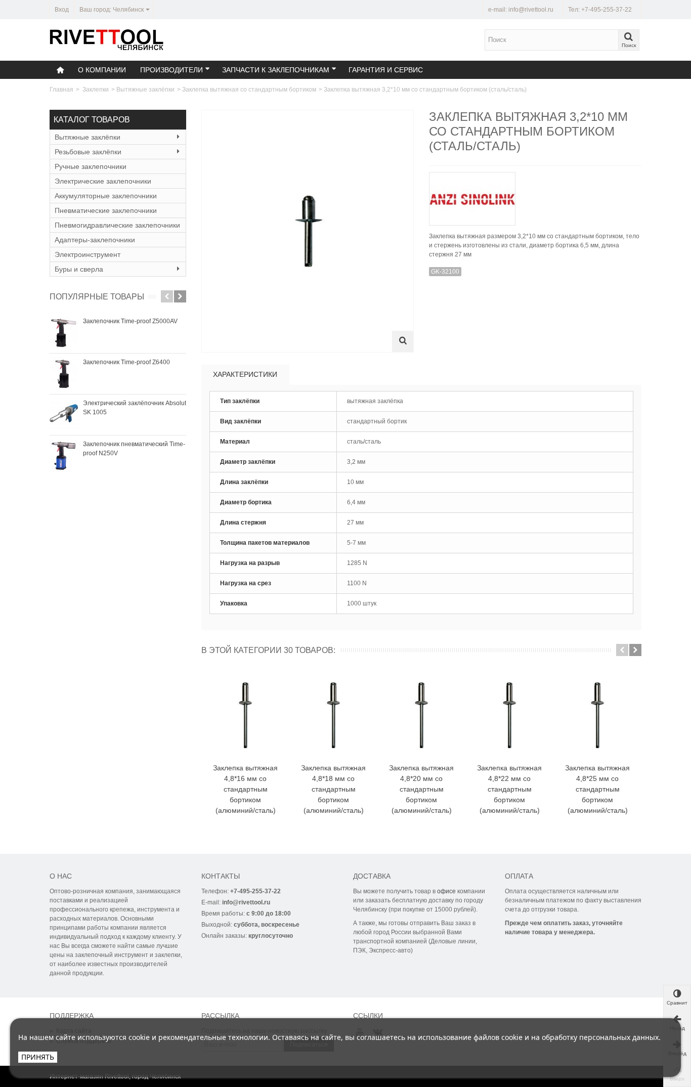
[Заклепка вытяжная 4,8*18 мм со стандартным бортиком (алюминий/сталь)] (333, 715)
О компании (102, 70)
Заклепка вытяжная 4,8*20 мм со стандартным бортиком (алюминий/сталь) (421, 789)
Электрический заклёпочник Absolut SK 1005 (134, 408)
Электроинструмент (87, 254)
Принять (37, 1057)
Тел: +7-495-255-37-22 (600, 9)
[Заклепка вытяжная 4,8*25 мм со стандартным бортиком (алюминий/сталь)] (597, 715)
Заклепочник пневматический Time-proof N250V (134, 449)
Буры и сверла (79, 269)
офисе (446, 891)
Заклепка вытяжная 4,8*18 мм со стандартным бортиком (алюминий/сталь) (333, 789)
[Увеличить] (402, 341)
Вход (62, 9)
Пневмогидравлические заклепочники (117, 225)
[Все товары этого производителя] (535, 195)
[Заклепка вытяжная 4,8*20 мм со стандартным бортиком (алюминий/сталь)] (421, 715)
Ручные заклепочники (90, 166)
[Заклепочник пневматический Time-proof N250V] (64, 456)
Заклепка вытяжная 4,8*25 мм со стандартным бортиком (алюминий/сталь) (597, 789)
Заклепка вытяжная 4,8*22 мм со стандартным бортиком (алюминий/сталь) (509, 789)
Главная (61, 89)
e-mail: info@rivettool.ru (520, 9)
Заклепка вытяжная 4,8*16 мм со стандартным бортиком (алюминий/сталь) (245, 789)
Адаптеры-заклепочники (95, 240)
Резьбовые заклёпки (88, 152)
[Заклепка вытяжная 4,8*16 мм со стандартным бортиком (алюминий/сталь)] (245, 715)
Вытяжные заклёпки (145, 89)
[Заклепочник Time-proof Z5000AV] (64, 333)
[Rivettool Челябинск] (107, 39)
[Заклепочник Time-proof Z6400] (64, 374)
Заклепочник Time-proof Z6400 (126, 362)
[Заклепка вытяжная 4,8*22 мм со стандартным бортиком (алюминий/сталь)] (509, 715)
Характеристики (245, 374)
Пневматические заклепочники (106, 210)
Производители (171, 70)
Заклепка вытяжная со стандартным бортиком (249, 89)
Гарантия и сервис (386, 70)
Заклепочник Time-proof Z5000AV (130, 321)
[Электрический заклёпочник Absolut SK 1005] (64, 415)
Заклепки (95, 89)
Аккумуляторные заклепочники (106, 196)
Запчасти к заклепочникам (275, 70)
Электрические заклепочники (103, 181)
